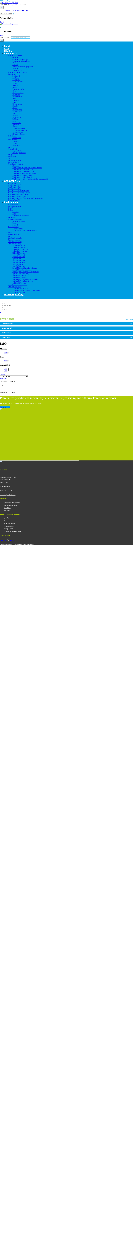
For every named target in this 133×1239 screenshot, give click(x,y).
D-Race (15, 85)
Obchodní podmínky (11, 505)
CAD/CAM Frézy (12, 181)
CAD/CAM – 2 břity (15, 185)
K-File (14, 102)
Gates (14, 91)
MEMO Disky (17, 110)
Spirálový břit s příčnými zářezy (22, 281)
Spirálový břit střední (19, 283)
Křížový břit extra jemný (20, 249)
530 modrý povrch (18, 245)
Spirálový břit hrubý (19, 275)
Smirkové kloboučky (15, 238)
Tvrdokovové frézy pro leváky (18, 285)
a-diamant (15, 57)
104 (5, 361)
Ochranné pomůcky (13, 294)
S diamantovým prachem (20, 215)
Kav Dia (15, 65)
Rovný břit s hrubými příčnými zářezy (24, 268)
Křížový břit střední (18, 253)
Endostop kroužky (18, 89)
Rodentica (7, 305)
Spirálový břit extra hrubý (20, 273)
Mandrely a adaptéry (19, 153)
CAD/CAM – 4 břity (15, 189)
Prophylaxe (16, 145)
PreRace (15, 115)
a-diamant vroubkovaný (20, 59)
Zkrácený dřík (17, 70)
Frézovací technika (14, 206)
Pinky (14, 113)
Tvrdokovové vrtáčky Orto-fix (22, 177)
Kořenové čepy (17, 104)
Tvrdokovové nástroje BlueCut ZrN (24, 173)
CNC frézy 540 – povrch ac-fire (18, 196)
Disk (14, 223)
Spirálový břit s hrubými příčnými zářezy (25, 272)
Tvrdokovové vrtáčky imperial (22, 175)
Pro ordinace (10, 53)
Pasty (10, 232)
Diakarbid (15, 166)
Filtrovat (3, 374)
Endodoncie (12, 74)
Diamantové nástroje (15, 55)
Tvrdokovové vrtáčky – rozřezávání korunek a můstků (30, 179)
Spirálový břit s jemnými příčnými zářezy (25, 279)
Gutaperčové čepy (18, 93)
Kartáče (10, 208)
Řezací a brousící (14, 234)
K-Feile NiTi (16, 100)
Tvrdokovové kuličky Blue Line (23, 171)
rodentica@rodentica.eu (7, 495)
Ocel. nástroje (12, 149)
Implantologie (17, 151)
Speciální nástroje (14, 240)
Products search (5, 5)
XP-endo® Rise (17, 132)
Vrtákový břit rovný (18, 292)
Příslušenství (16, 138)
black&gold (16, 63)
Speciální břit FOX (18, 257)
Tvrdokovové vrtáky (15, 287)
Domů (7, 46)
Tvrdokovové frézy (14, 244)
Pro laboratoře (11, 202)
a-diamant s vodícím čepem (21, 61)
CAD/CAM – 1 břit (14, 183)
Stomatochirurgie (14, 162)
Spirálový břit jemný (19, 277)
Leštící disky (12, 136)
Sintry (10, 236)
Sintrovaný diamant (14, 160)
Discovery (15, 87)
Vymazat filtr (4, 378)
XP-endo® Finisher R (19, 130)
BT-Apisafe (16, 80)
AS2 (5, 371)
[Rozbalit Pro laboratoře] (131, 332)
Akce (6, 48)
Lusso (14, 214)
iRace (14, 98)
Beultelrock (16, 76)
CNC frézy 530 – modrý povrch (18, 194)
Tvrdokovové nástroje (15, 164)
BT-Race (15, 83)
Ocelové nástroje (13, 227)
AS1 (5, 369)
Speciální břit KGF (18, 259)
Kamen (14, 143)
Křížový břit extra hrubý (20, 251)
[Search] (2, 7)
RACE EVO (16, 123)
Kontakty (7, 510)
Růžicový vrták (17, 229)
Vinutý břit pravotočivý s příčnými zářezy (26, 290)
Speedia (15, 68)
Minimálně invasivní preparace (22, 67)
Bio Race (15, 78)
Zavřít (2, 22)
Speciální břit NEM (18, 262)
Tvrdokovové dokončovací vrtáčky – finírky (27, 168)
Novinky (8, 51)
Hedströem (16, 95)
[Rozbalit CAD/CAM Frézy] (131, 323)
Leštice (10, 210)
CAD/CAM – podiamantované (18, 191)
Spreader (15, 126)
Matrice (14, 108)
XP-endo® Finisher (18, 128)
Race (14, 121)
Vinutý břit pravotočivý (20, 288)
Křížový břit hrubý (18, 247)
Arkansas (15, 141)
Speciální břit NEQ (18, 264)
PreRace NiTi (16, 117)
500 (5, 353)
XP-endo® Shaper (18, 134)
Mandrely (11, 217)
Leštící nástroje (13, 140)
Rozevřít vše (129, 319)
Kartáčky (15, 212)
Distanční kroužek (14, 200)
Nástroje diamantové (15, 219)
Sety (9, 158)
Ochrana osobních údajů (12, 502)
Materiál (15, 106)
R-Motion (15, 119)
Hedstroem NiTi (17, 96)
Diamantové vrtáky (18, 221)
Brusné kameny (13, 204)
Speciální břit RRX (18, 266)
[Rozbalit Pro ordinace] (131, 337)
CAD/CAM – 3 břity (15, 187)
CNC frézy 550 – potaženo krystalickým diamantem (25, 198)
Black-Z (15, 225)
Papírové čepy (17, 111)
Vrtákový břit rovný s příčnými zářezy (24, 230)
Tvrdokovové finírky (15, 242)
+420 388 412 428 (6, 490)
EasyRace (20, 81)
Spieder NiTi (16, 125)
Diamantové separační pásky (17, 72)
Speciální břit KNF (18, 260)
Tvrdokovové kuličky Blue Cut (22, 169)
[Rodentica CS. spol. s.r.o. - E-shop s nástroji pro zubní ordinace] (9, 3)
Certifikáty (7, 508)
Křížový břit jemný (18, 255)
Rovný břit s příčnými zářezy (21, 270)
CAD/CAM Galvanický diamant (19, 192)
